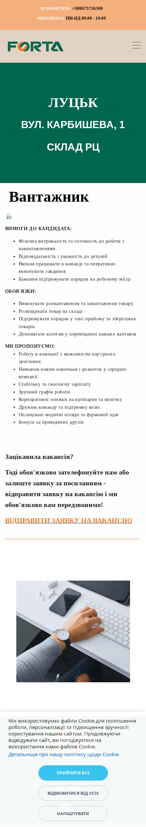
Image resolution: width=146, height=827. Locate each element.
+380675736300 (87, 8)
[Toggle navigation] (136, 46)
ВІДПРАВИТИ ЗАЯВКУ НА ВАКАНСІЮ (68, 520)
